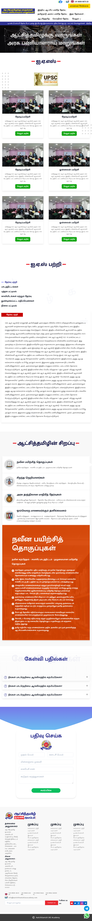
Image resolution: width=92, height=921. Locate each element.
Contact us (51, 902)
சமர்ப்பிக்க (46, 790)
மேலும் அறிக (23, 133)
